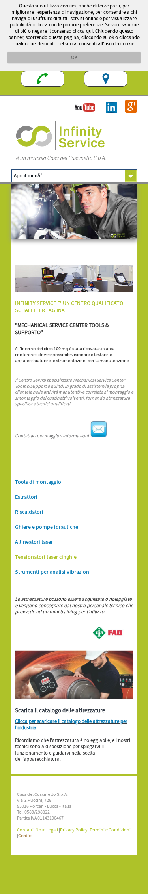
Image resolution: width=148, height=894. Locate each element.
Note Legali (47, 830)
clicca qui (83, 31)
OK (74, 57)
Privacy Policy (74, 830)
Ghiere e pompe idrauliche (46, 527)
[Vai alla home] (60, 161)
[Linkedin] (107, 115)
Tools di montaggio (38, 482)
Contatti (25, 830)
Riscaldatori (29, 512)
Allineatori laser (34, 542)
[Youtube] (81, 115)
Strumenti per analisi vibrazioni (53, 572)
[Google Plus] (127, 115)
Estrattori (26, 497)
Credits (25, 836)
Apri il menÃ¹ (28, 175)
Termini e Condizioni (110, 830)
